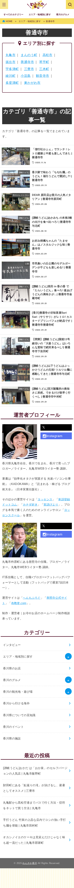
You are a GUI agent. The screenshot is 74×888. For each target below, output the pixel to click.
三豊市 (29, 69)
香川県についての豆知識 (19, 715)
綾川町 (10, 76)
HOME (9, 21)
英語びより (50, 504)
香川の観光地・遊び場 (18, 691)
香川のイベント (13, 726)
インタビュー (12, 644)
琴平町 (44, 62)
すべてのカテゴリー (14, 14)
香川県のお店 (12, 668)
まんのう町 (29, 55)
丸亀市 (10, 55)
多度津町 (12, 83)
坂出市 (10, 62)
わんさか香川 (29, 863)
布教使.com (18, 603)
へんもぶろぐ (31, 597)
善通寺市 (27, 62)
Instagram (54, 436)
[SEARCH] (70, 4)
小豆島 (26, 76)
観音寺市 (42, 76)
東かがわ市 (32, 83)
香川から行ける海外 (16, 703)
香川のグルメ (63, 14)
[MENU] (4, 4)
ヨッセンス (45, 499)
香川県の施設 (12, 738)
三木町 (44, 69)
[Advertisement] (37, 877)
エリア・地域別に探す (40, 14)
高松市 (47, 55)
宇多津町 (12, 69)
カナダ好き (30, 504)
